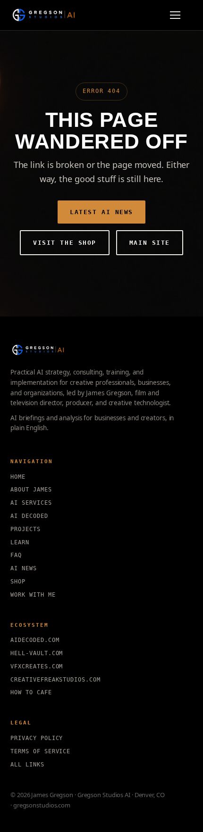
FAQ (16, 555)
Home (17, 477)
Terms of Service (40, 751)
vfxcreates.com (36, 666)
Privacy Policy (36, 738)
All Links (27, 764)
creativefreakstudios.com (55, 679)
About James (31, 489)
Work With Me (33, 594)
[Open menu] (179, 15)
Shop (17, 581)
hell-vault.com (36, 653)
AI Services (31, 502)
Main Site (149, 242)
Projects (25, 529)
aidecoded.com (34, 640)
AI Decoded (29, 516)
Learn (19, 542)
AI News (23, 568)
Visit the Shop (64, 242)
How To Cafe (31, 692)
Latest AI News (101, 212)
